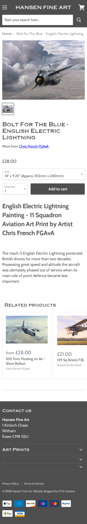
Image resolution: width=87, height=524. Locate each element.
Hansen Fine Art (22, 491)
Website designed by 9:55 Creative (54, 491)
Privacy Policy (10, 483)
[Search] (79, 20)
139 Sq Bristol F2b (70, 360)
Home (7, 34)
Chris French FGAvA (34, 146)
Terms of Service (34, 483)
